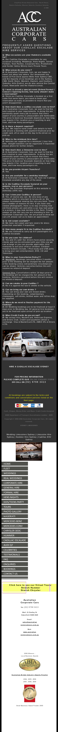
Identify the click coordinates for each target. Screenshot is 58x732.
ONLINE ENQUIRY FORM (42, 379)
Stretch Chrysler (30, 590)
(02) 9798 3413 (31, 607)
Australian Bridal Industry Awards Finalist (30, 675)
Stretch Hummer (30, 588)
